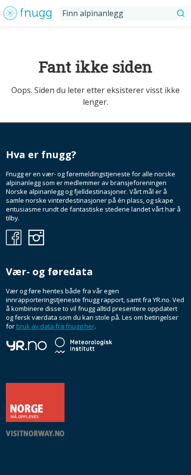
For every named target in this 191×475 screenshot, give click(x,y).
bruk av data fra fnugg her (55, 326)
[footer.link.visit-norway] (35, 433)
